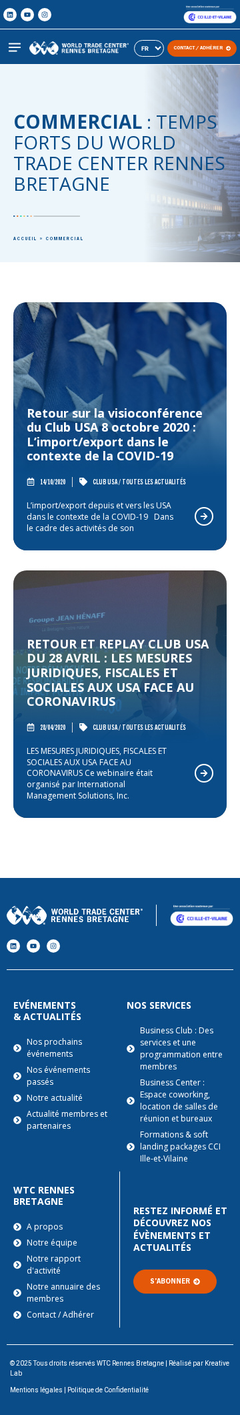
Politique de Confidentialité (108, 1390)
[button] (14, 48)
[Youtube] (27, 14)
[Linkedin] (10, 14)
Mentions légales (36, 1390)
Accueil (25, 239)
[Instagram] (44, 14)
